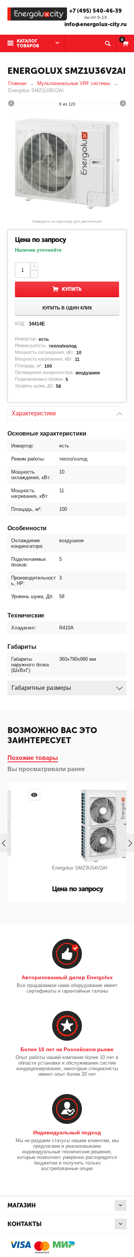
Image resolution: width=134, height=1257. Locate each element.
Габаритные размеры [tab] (41, 688)
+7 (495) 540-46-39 (95, 10)
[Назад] (11, 104)
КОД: (20, 323)
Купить (72, 289)
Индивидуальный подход (67, 1132)
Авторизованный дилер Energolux (67, 977)
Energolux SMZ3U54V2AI (46, 868)
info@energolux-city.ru (95, 24)
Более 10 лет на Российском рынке (67, 1049)
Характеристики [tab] (34, 413)
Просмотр (119, 795)
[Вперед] (123, 104)
